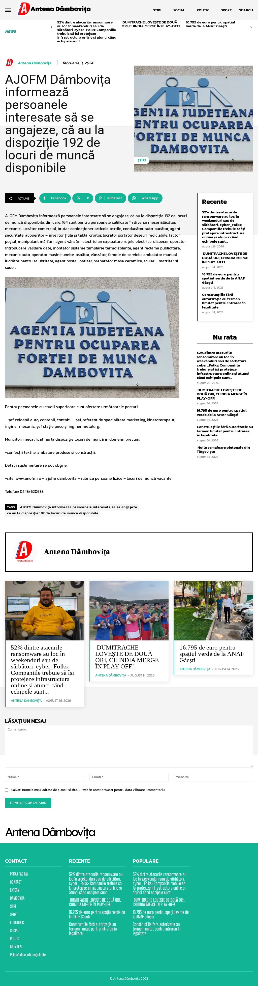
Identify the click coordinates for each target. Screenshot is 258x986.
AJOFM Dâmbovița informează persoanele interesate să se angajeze (78, 507)
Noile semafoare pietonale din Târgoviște (223, 449)
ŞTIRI (142, 160)
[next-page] (251, 27)
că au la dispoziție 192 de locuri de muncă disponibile (52, 513)
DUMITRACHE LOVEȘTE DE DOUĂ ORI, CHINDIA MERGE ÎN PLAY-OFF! (151, 24)
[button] (246, 10)
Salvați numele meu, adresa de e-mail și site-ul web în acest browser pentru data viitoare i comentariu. (88, 789)
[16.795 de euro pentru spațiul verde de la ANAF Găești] (213, 610)
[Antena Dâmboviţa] (11, 63)
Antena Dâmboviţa (34, 63)
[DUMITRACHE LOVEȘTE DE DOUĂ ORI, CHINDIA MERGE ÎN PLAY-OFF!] (129, 610)
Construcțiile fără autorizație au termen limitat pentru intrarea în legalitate (224, 301)
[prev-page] (51, 27)
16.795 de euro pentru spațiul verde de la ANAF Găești (210, 24)
